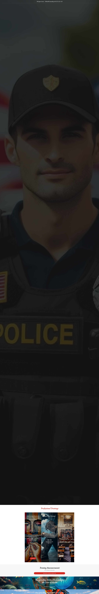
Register (33, 558)
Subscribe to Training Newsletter (49, 573)
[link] (49, 1)
